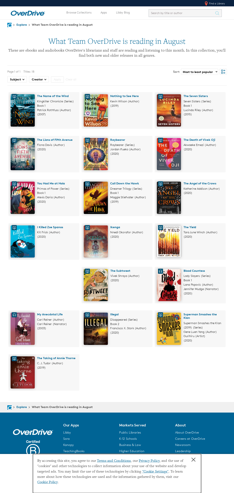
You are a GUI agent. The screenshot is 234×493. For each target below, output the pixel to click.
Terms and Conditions (114, 461)
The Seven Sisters (196, 96)
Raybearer (117, 140)
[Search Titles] (218, 13)
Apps (104, 12)
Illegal (114, 314)
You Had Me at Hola (51, 183)
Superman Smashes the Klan (200, 316)
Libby (67, 432)
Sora (66, 438)
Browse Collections (78, 12)
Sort (176, 72)
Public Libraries (130, 432)
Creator (38, 79)
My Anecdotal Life (50, 314)
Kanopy (68, 445)
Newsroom (183, 445)
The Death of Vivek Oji (199, 140)
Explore (21, 24)
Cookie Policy (47, 482)
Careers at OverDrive (190, 438)
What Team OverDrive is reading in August (62, 24)
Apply (57, 79)
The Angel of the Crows (200, 183)
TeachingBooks (74, 451)
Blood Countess (194, 270)
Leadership (183, 451)
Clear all (71, 79)
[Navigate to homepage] (9, 25)
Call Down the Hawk (124, 183)
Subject (16, 79)
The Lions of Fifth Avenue (55, 140)
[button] (89, 425)
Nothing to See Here (124, 96)
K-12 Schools (128, 438)
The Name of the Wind (53, 96)
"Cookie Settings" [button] (155, 471)
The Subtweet (120, 270)
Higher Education (131, 451)
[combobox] (182, 13)
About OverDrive (187, 432)
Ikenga (115, 227)
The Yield (190, 227)
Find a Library (216, 3)
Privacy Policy (149, 461)
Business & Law (130, 445)
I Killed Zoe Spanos (50, 227)
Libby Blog (123, 12)
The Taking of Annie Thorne (56, 358)
